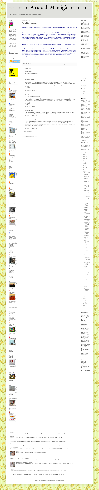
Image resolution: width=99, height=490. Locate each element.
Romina (84, 86)
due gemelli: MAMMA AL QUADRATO (12, 205)
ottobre (85, 176)
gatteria (86, 111)
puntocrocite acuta (85, 131)
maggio (85, 186)
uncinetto (83, 149)
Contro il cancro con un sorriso (13, 91)
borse (82, 104)
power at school (85, 124)
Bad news (12, 436)
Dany (84, 88)
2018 (84, 158)
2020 (84, 154)
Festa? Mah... (87, 235)
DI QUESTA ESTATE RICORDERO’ (12, 311)
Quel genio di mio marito (12, 318)
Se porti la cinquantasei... (87, 213)
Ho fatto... (86, 282)
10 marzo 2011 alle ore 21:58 (31, 115)
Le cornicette (13, 473)
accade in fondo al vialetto (32, 64)
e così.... (10, 167)
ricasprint (88, 132)
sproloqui (83, 144)
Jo (83, 83)
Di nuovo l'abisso (13, 440)
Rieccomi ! (16, 174)
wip (88, 149)
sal (82, 136)
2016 (84, 162)
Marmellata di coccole (12, 293)
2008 (84, 301)
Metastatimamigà (84, 121)
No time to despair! (11, 271)
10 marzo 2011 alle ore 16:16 (31, 75)
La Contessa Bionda (12, 126)
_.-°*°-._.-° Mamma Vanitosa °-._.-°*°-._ (12, 357)
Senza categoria (52, 64)
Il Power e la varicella (86, 229)
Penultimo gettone (86, 280)
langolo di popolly (85, 117)
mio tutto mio (85, 123)
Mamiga (12, 27)
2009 (84, 300)
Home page (49, 134)
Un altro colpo (87, 192)
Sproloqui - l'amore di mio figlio (86, 273)
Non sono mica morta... (87, 217)
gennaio (86, 295)
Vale (83, 82)
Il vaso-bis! (86, 284)
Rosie (84, 80)
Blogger (62, 480)
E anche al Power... (86, 249)
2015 (84, 163)
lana (89, 116)
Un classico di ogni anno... (87, 220)
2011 (84, 171)
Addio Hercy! (86, 198)
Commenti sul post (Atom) (31, 136)
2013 (84, 167)
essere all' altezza (12, 319)
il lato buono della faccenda (43, 64)
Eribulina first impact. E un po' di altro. (24, 462)
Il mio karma (12, 104)
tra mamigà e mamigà (60, 64)
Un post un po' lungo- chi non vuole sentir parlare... (87, 224)
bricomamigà (84, 106)
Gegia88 (27, 79)
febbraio (86, 294)
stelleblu (27, 110)
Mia (83, 93)
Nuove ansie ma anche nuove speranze (12, 250)
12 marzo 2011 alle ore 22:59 (31, 128)
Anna (84, 91)
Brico (89, 104)
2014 (84, 165)
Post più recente (25, 134)
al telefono (86, 102)
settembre (86, 178)
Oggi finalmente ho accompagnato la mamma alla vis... (87, 244)
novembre (86, 174)
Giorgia (84, 85)
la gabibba (11, 183)
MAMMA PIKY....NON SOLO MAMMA (12, 141)
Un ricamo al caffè (86, 252)
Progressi (12, 469)
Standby (12, 432)
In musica (86, 207)
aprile (85, 188)
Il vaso (85, 286)
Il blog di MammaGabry (12, 190)
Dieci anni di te (13, 443)
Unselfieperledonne (14, 447)
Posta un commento (28, 131)
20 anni (10, 160)
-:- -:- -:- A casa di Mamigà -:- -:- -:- (49, 7)
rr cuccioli (87, 133)
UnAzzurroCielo (12, 172)
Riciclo (82, 133)
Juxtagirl (53, 480)
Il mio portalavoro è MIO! (86, 232)
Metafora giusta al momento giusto (86, 268)
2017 (84, 160)
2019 (84, 156)
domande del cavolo (85, 109)
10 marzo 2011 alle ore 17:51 (31, 90)
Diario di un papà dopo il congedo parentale (12, 157)
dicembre (86, 172)
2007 (84, 303)
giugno (85, 185)
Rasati (17, 451)
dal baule (88, 108)
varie (86, 149)
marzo (85, 190)
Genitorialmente (12, 338)
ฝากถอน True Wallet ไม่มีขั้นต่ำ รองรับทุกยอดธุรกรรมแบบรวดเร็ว (12, 119)
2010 (84, 298)
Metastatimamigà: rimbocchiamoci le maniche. (20, 458)
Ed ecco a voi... (86, 238)
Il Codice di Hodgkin (11, 115)
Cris (83, 90)
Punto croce (87, 129)
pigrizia (10, 184)
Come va (16, 208)
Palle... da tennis (86, 210)
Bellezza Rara (12, 372)
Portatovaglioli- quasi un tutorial (87, 263)
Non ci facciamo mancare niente (86, 290)
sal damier (86, 136)
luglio (85, 183)
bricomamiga (84, 105)
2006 (84, 305)
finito (82, 111)
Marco (84, 94)
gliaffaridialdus (12, 281)
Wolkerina (85, 78)
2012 (84, 169)
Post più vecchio (73, 134)
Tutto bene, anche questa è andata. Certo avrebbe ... (86, 202)
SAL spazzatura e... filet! (86, 277)
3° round (16, 283)
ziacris (26, 71)
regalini (82, 132)
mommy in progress (11, 414)
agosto (85, 181)
